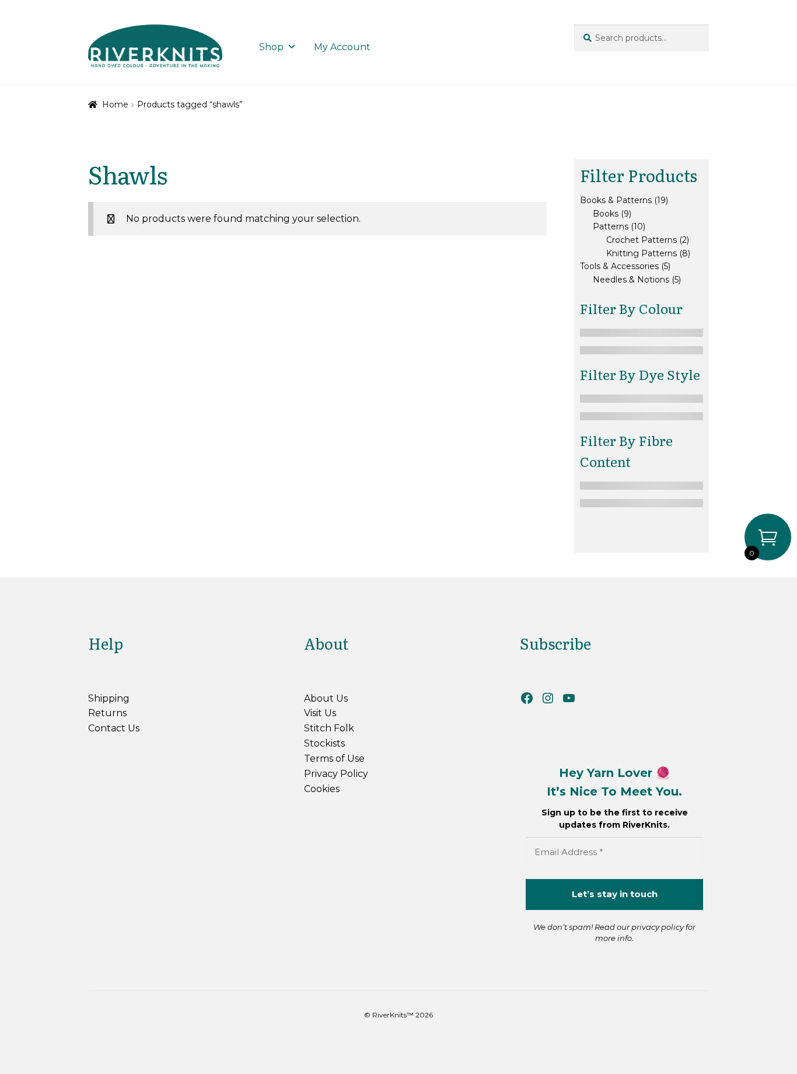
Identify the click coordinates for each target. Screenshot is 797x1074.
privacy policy (657, 927)
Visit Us (320, 713)
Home (115, 104)
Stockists (324, 743)
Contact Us (113, 728)
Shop (271, 47)
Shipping (109, 698)
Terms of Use (334, 758)
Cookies (322, 788)
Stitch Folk (329, 728)
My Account (342, 47)
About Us (326, 698)
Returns (107, 713)
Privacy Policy (336, 773)
